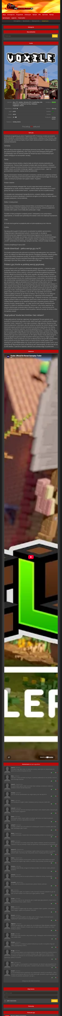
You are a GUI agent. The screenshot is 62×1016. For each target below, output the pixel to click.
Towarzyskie (21, 18)
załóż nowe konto (11, 1001)
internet (22, 105)
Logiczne (13, 18)
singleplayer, (16, 105)
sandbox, (21, 102)
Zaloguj (54, 1001)
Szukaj (55, 36)
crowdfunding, (36, 102)
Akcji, (14, 102)
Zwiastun (31, 351)
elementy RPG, (28, 102)
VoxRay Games (17, 122)
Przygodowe (19, 14)
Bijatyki (35, 14)
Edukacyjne (28, 14)
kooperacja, (16, 104)
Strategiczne (11, 14)
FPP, (17, 102)
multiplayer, (34, 104)
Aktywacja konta (35, 21)
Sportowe (45, 14)
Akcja (4, 14)
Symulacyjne (6, 18)
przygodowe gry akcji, (25, 104)
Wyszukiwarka (26, 21)
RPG (40, 14)
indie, (41, 102)
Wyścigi (51, 14)
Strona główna (17, 21)
